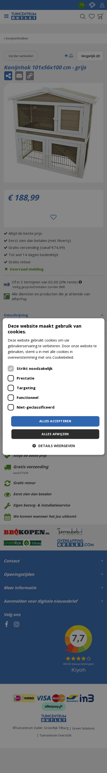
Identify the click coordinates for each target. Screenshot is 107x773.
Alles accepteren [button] (55, 421)
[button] (53, 446)
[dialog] (54, 386)
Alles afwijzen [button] (55, 434)
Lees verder (84, 357)
